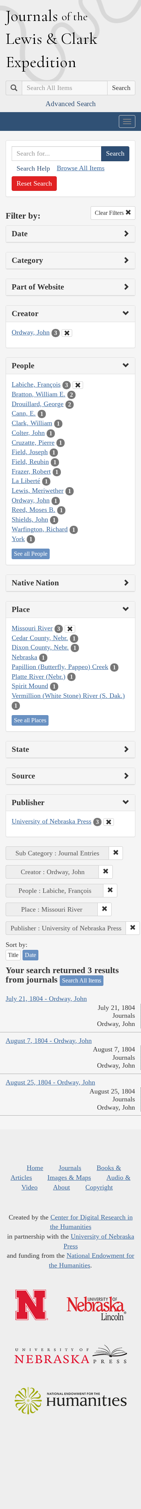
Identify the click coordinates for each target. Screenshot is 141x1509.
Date (30, 955)
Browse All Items (81, 168)
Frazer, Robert (31, 471)
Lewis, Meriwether (38, 490)
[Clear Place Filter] (70, 629)
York (18, 539)
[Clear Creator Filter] (67, 333)
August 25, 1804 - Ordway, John (50, 1082)
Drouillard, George (38, 404)
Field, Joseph (30, 452)
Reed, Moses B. (33, 509)
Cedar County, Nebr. (40, 638)
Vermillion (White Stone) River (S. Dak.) (68, 695)
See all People (30, 553)
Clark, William (32, 423)
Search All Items (81, 980)
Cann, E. (24, 413)
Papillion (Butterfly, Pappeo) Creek (60, 666)
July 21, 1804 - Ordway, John (46, 998)
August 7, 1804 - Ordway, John (49, 1040)
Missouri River (32, 628)
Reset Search (34, 183)
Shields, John (30, 519)
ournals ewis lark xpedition (51, 38)
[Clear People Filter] (78, 385)
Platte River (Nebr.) (38, 676)
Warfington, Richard (40, 529)
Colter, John (28, 432)
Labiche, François (36, 384)
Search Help (33, 168)
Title (13, 955)
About (61, 1187)
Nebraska (24, 657)
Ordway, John (31, 332)
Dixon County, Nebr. (40, 647)
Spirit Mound (30, 686)
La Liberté (26, 480)
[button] (116, 853)
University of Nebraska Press (51, 821)
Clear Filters (110, 213)
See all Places (30, 720)
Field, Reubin (30, 461)
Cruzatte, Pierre (33, 442)
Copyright (99, 1187)
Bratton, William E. (38, 394)
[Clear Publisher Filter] (108, 822)
